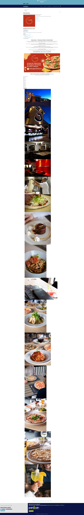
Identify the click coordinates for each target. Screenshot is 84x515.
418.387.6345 (37, 17)
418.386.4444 (45, 0)
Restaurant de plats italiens (27, 37)
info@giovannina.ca (38, 18)
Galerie (27, 31)
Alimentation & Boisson (27, 9)
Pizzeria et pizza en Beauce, (28, 35)
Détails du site (24, 31)
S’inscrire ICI (2, 510)
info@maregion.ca (40, 0)
